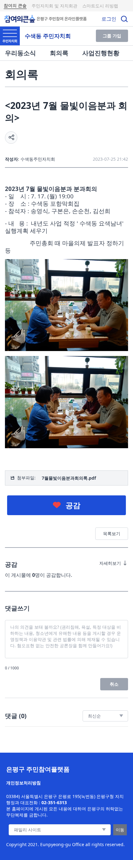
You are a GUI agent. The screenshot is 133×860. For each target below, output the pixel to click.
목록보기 (111, 533)
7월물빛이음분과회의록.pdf (69, 478)
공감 (73, 505)
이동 (120, 830)
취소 (114, 684)
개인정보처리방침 (23, 783)
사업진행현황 (100, 53)
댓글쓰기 (17, 608)
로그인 (108, 18)
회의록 (59, 53)
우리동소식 (20, 53)
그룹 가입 (112, 36)
